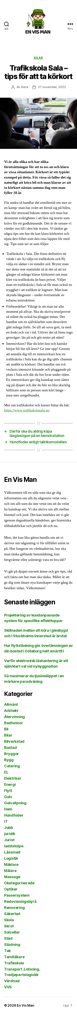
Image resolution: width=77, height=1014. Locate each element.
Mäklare (11, 864)
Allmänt (11, 704)
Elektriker (12, 778)
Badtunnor (13, 723)
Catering (12, 766)
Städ (8, 938)
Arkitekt (11, 710)
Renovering (14, 907)
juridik (9, 834)
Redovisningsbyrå (20, 901)
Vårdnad (12, 981)
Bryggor (11, 754)
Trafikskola (14, 963)
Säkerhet (12, 914)
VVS (8, 987)
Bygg (9, 760)
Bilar (38, 58)
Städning (12, 944)
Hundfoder (13, 815)
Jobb (8, 827)
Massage (12, 877)
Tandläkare (14, 957)
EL (6, 772)
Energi (10, 784)
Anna (24, 87)
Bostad (10, 747)
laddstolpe (13, 846)
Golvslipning (15, 803)
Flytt (8, 790)
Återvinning (14, 717)
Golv (8, 797)
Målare (10, 870)
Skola (9, 920)
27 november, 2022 (52, 87)
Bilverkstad (14, 741)
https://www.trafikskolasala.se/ (27, 410)
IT (6, 821)
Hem (8, 809)
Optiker (10, 889)
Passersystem (17, 895)
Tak (7, 951)
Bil (6, 729)
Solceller (12, 932)
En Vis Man (25, 1005)
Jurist (9, 840)
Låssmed (12, 852)
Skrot (9, 926)
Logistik (11, 858)
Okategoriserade (19, 883)
